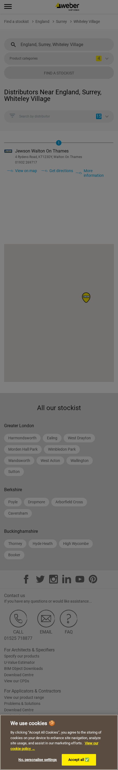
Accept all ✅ (78, 760)
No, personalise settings (37, 760)
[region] (59, 742)
